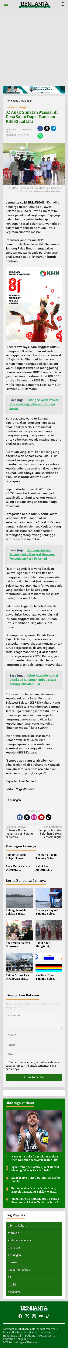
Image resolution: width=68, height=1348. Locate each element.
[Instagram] (34, 817)
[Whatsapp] (40, 136)
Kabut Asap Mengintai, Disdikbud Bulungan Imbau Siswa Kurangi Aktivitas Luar (49, 868)
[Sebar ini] (40, 128)
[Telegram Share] (53, 128)
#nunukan (14, 1247)
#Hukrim (13, 1262)
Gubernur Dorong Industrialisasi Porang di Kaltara (19, 832)
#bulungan (14, 800)
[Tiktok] (48, 817)
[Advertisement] (34, 47)
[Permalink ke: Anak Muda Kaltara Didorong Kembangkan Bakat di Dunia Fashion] (19, 930)
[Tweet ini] (47, 128)
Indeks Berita (11, 1332)
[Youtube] (41, 817)
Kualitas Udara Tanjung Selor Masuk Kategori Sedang (46, 977)
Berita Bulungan (17, 107)
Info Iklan (44, 1332)
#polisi (12, 1284)
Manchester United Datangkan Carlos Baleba (35, 1179)
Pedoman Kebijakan (15, 1339)
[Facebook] (20, 817)
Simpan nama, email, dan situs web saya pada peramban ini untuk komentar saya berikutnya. (32, 1066)
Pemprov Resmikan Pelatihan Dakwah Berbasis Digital (50, 832)
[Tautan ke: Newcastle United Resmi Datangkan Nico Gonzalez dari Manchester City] (34, 1131)
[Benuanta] (34, 4)
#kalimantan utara (19, 1240)
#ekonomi (14, 1292)
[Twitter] (27, 817)
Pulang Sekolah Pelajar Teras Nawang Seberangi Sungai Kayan (18, 856)
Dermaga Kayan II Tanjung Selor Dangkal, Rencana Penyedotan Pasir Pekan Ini (48, 856)
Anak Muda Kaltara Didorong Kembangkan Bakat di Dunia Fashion (18, 868)
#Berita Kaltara (17, 1225)
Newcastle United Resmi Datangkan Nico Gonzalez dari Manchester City (34, 1158)
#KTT (11, 1277)
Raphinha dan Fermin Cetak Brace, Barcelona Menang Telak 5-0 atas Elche (33, 1190)
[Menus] (6, 4)
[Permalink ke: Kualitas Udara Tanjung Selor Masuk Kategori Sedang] (49, 962)
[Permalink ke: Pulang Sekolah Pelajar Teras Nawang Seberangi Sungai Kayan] (19, 897)
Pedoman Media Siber (39, 1335)
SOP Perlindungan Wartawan (21, 1342)
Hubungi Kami (12, 1335)
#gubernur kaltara (19, 1269)
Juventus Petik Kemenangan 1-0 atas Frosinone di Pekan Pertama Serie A (35, 1200)
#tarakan (13, 1233)
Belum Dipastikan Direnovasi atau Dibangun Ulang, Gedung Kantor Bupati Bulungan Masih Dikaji (17, 977)
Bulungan (11, 134)
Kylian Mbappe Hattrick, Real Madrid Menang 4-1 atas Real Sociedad (35, 1169)
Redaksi (29, 1332)
